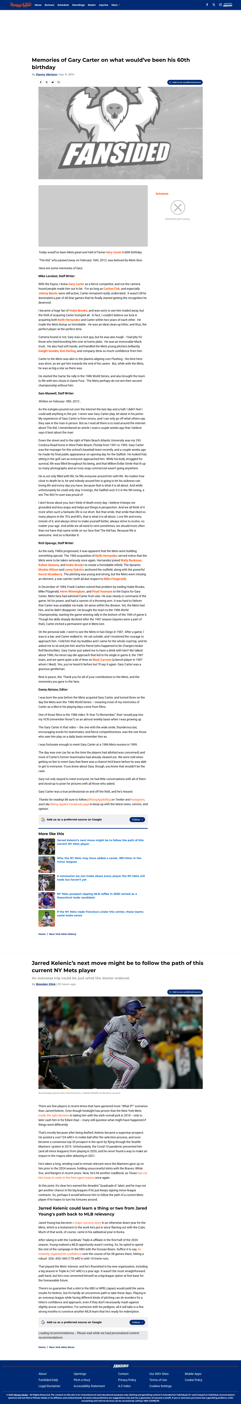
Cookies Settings (160, 1386)
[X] (214, 4)
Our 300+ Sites (159, 1374)
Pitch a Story (82, 1380)
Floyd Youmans (102, 591)
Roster (92, 4)
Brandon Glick (45, 984)
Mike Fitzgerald (114, 579)
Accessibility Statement (89, 1386)
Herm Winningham (72, 591)
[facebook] (207, 4)
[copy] (58, 82)
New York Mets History (62, 934)
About (43, 1374)
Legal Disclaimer (49, 1386)
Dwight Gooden (48, 351)
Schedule (63, 4)
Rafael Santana (48, 565)
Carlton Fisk (112, 288)
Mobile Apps (193, 1374)
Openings (80, 1374)
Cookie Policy (193, 1380)
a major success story (87, 1222)
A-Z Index (124, 1386)
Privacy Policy (127, 1380)
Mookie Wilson (48, 569)
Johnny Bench (47, 293)
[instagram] (220, 4)
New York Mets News (61, 1347)
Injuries (103, 4)
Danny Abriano (46, 74)
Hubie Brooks (78, 310)
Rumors (49, 4)
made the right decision (53, 1115)
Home (42, 934)
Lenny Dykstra (74, 569)
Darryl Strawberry (50, 574)
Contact (123, 1374)
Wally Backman (131, 560)
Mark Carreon (102, 659)
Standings (78, 4)
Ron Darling (68, 351)
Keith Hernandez (69, 320)
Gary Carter (114, 252)
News (38, 4)
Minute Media (21, 1395)
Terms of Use (158, 1380)
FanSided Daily (48, 1380)
